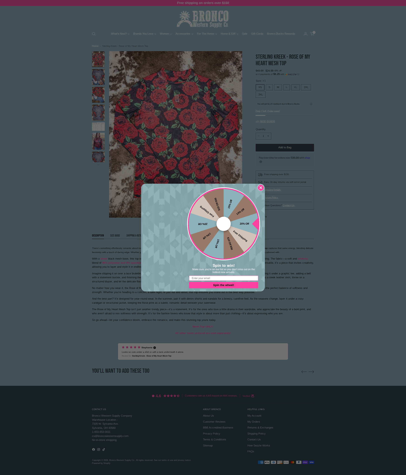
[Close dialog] (261, 188)
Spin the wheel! (223, 285)
